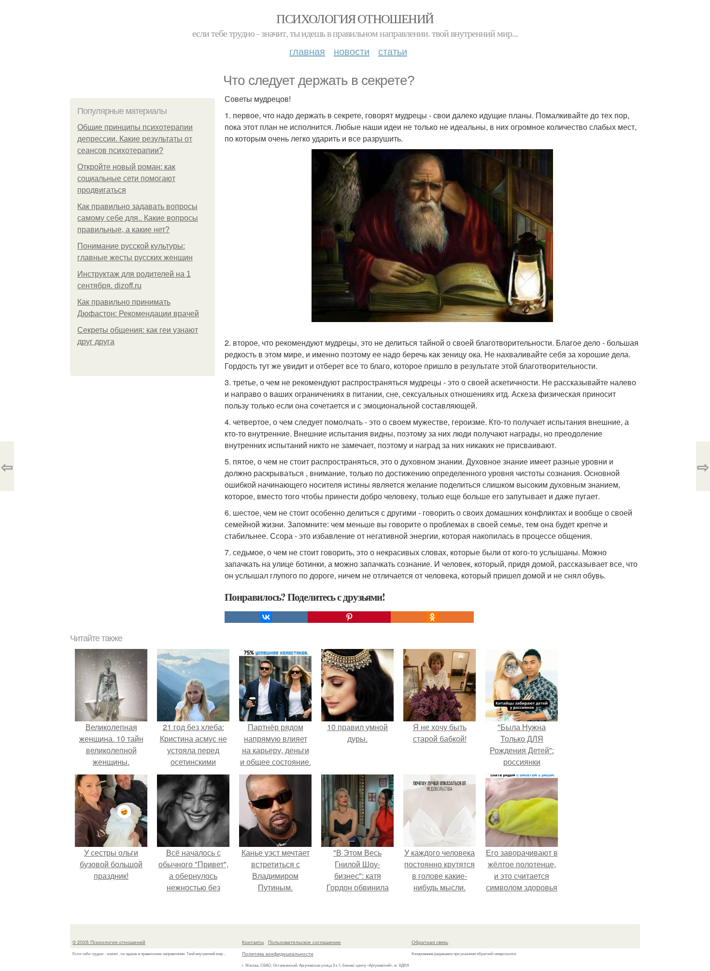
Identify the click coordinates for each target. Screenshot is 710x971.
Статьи (392, 51)
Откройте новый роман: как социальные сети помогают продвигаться (126, 178)
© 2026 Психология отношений (108, 942)
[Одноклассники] (432, 617)
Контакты (253, 942)
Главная (307, 51)
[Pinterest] (349, 617)
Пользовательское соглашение (304, 942)
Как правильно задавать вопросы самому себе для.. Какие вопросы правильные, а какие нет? (137, 218)
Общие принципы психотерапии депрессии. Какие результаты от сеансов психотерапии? (135, 139)
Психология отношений (354, 18)
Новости (351, 51)
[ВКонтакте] (266, 617)
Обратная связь (430, 942)
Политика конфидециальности (277, 953)
